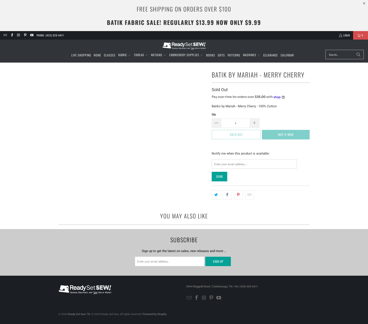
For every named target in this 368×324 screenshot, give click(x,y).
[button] (124, 55)
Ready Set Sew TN (79, 314)
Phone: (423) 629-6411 (50, 35)
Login (346, 35)
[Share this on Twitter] (216, 194)
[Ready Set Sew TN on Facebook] (11, 35)
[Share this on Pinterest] (238, 194)
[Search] (358, 54)
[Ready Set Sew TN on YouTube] (31, 35)
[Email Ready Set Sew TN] (5, 35)
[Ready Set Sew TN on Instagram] (18, 35)
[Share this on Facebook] (227, 194)
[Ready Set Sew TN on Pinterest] (25, 35)
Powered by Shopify (155, 314)
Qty (214, 114)
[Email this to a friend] (249, 194)
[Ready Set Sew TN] (184, 46)
